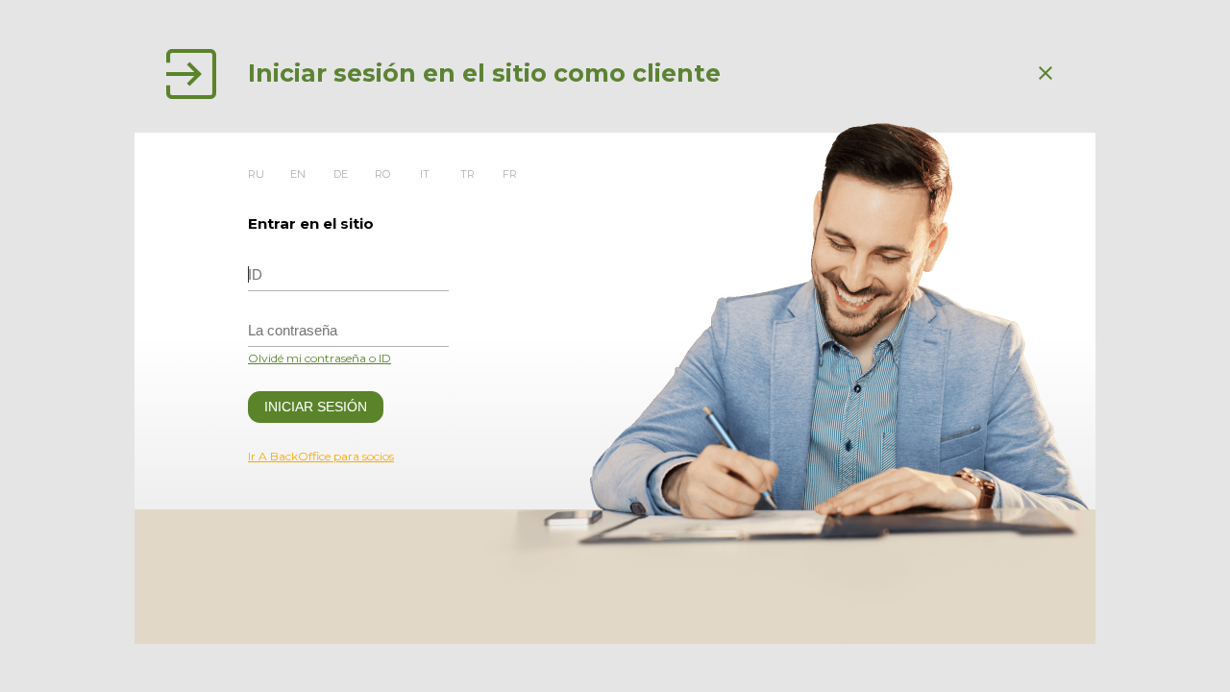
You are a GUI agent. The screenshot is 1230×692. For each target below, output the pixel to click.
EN (298, 174)
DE (340, 174)
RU (256, 174)
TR (467, 174)
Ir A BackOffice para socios (321, 456)
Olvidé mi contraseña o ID (319, 358)
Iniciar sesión (315, 406)
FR (510, 174)
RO (382, 174)
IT (425, 174)
